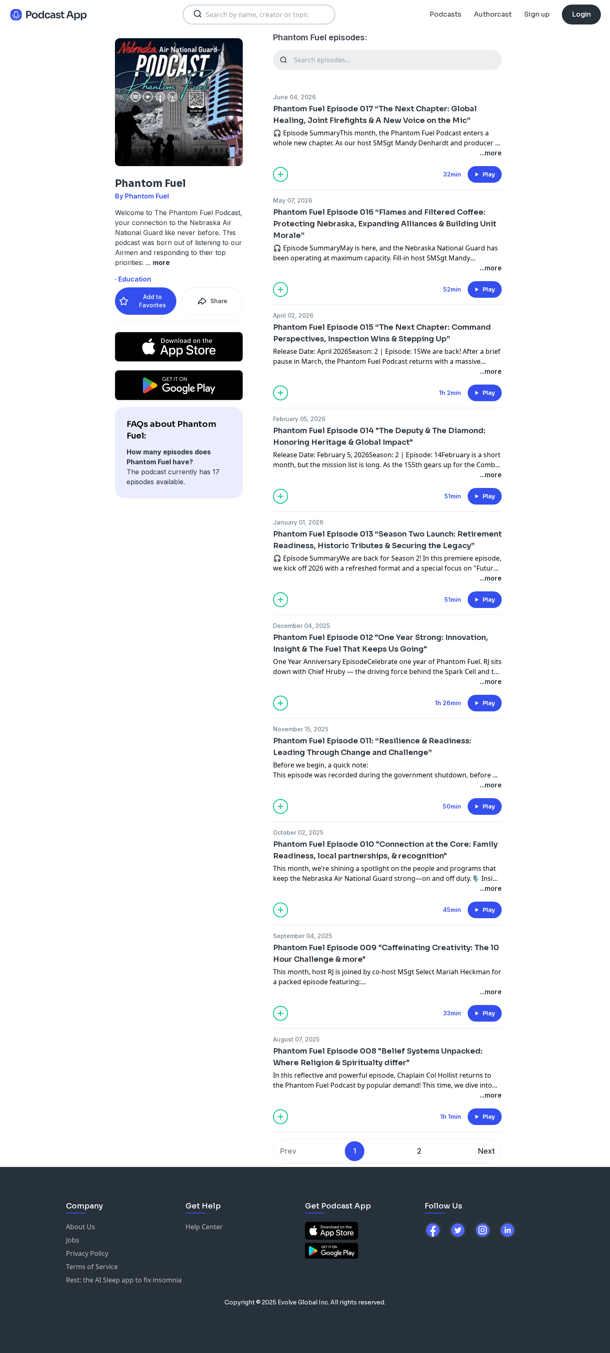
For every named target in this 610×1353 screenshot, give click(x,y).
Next (486, 1151)
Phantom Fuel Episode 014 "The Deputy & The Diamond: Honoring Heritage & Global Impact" (379, 436)
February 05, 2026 (299, 418)
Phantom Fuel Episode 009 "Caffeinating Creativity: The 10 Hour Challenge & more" (386, 953)
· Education (133, 279)
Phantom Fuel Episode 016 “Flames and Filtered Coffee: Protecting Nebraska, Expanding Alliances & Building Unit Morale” (384, 224)
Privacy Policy (87, 1253)
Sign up (536, 14)
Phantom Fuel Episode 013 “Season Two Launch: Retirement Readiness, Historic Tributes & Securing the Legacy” (387, 539)
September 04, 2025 (302, 935)
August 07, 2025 (296, 1039)
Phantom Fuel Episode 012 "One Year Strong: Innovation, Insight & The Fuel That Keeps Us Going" (380, 643)
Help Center (204, 1226)
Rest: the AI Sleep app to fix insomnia (124, 1279)
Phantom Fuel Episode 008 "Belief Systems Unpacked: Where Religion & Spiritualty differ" (378, 1057)
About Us (80, 1226)
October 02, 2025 (298, 832)
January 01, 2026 (298, 522)
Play (489, 174)
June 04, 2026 (294, 96)
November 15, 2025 (300, 729)
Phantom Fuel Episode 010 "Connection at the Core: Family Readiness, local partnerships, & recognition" (385, 850)
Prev (288, 1151)
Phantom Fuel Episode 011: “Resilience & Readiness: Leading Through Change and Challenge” (372, 746)
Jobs (72, 1240)
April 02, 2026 (293, 315)
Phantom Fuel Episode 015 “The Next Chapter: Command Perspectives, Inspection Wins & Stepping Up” (382, 333)
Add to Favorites (152, 301)
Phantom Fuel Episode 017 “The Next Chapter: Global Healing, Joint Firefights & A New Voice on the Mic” (375, 114)
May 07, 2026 (292, 200)
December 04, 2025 (301, 625)
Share (218, 300)
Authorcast (493, 14)
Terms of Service (92, 1266)
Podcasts (445, 14)
